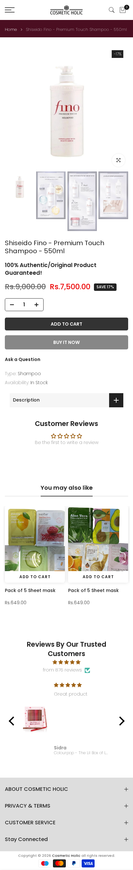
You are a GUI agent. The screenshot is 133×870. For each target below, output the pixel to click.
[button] (12, 721)
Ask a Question (22, 359)
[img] (66, 662)
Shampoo (29, 373)
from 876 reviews (62, 670)
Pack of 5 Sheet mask (30, 590)
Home (11, 29)
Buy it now (66, 342)
